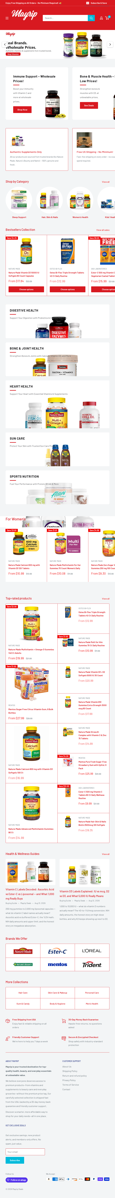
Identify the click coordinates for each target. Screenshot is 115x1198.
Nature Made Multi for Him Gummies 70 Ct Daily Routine (92, 644)
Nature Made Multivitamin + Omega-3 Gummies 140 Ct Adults (31, 651)
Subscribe (15, 1160)
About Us (66, 1066)
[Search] (91, 18)
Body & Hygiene (57, 1003)
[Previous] (5, 44)
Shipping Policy (69, 1071)
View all (106, 181)
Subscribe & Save (99, 3)
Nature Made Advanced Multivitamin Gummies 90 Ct (30, 830)
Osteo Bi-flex (56, 269)
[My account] (101, 18)
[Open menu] (7, 18)
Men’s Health (92, 1003)
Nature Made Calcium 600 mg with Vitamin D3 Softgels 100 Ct (30, 771)
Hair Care (23, 992)
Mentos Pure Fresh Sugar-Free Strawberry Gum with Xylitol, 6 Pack (93, 765)
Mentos (11, 705)
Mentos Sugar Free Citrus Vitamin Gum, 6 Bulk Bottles (30, 711)
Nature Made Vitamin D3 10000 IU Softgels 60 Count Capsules (24, 274)
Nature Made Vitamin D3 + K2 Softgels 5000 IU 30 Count (92, 673)
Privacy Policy (69, 1080)
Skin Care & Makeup (57, 992)
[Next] (110, 44)
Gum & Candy (23, 1003)
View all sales (103, 230)
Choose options (26, 289)
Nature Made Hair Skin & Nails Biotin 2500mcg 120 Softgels (92, 823)
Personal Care (92, 992)
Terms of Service (70, 1084)
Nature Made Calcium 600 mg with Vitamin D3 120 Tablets (24, 567)
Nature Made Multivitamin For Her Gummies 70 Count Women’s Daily (65, 567)
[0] (107, 18)
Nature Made (14, 269)
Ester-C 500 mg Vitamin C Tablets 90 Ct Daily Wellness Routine (91, 795)
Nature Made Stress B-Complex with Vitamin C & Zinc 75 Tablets (92, 735)
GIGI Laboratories (86, 788)
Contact (66, 1089)
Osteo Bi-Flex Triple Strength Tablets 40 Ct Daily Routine (67, 274)
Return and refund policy (74, 1075)
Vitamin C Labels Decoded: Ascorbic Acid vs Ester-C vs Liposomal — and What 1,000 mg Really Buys (30, 894)
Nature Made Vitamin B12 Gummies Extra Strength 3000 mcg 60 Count (93, 705)
